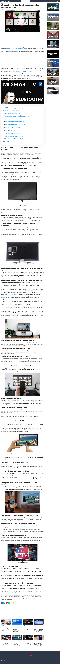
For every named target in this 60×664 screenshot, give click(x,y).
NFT (48, 1)
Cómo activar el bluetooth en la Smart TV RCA (14, 121)
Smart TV (2, 3)
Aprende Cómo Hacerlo (6, 1)
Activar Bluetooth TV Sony (10, 130)
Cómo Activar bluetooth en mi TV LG (12, 129)
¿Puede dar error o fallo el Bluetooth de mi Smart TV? (14, 136)
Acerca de (2, 655)
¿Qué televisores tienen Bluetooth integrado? (13, 133)
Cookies (2, 659)
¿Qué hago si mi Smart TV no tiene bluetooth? (13, 142)
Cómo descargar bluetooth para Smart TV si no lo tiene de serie (17, 116)
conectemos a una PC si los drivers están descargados (23, 71)
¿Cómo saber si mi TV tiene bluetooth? (11, 110)
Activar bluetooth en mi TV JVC (11, 126)
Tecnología (56, 1)
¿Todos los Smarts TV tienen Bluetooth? (12, 132)
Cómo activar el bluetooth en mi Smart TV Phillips (15, 124)
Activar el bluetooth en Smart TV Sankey (13, 127)
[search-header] (29, 1)
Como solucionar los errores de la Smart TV (14, 139)
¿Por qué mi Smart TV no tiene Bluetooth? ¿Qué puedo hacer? (16, 135)
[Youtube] (31, 655)
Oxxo (51, 1)
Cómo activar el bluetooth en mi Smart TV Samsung (15, 119)
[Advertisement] (22, 39)
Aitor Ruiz (4, 9)
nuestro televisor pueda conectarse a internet (17, 48)
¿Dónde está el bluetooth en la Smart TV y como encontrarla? (16, 115)
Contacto (2, 657)
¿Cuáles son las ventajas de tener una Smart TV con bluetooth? (16, 108)
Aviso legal (2, 656)
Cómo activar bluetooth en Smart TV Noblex (14, 122)
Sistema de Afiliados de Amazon (6, 661)
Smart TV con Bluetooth (8, 141)
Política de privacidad (4, 660)
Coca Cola (44, 1)
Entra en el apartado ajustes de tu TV (12, 113)
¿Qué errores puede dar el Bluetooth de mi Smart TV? (15, 138)
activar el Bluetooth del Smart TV (10, 294)
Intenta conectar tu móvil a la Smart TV (13, 112)
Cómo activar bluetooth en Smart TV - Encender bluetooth (15, 118)
